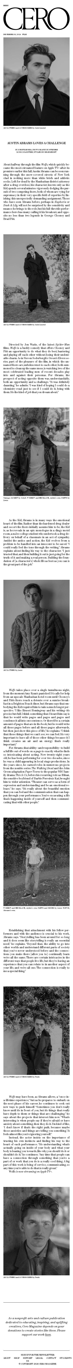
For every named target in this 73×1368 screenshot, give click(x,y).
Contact (51, 1358)
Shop (17, 1358)
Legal (39, 1358)
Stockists (66, 1358)
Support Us (27, 1359)
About (7, 1358)
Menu (5, 5)
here (48, 1334)
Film (24, 34)
